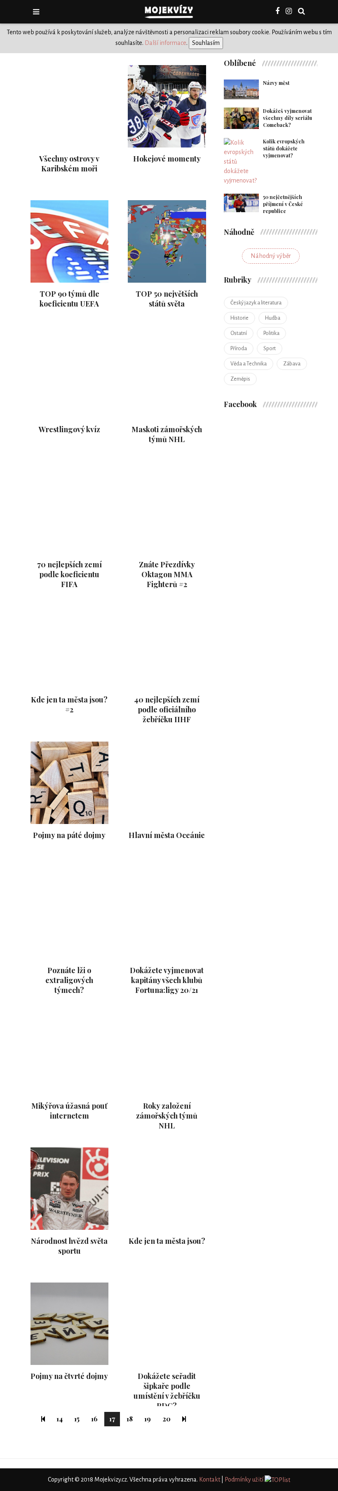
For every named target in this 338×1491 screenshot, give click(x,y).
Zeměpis (240, 379)
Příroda (238, 348)
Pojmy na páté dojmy (69, 835)
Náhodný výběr (271, 256)
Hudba (272, 318)
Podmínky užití (244, 1479)
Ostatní (238, 333)
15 (77, 1418)
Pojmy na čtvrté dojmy (69, 1376)
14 (59, 1418)
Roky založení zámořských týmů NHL (166, 1116)
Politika (271, 333)
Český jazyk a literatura (256, 303)
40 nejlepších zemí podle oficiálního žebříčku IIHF (167, 709)
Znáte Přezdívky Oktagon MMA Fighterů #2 (167, 574)
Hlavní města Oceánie (167, 835)
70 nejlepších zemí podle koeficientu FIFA (69, 574)
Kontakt (209, 1479)
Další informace (165, 43)
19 (147, 1418)
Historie (239, 318)
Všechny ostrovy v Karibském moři (69, 163)
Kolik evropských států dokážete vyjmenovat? (284, 148)
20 (166, 1418)
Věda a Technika (248, 364)
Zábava (291, 364)
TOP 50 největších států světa (167, 299)
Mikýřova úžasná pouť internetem (69, 1111)
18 (130, 1418)
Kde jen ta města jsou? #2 (69, 704)
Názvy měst (276, 83)
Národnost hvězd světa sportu (69, 1246)
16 (94, 1418)
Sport (269, 348)
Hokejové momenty (167, 159)
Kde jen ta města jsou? (167, 1241)
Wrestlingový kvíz (69, 429)
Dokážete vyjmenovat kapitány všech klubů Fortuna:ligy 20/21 (167, 980)
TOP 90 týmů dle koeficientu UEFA (69, 299)
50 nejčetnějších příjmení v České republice (283, 204)
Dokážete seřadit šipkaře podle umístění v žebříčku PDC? (167, 1391)
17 (112, 1418)
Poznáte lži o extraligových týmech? (69, 980)
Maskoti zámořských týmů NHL (166, 434)
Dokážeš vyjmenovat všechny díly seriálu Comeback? (287, 118)
